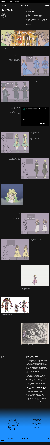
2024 (2, 440)
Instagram (28, 24)
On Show (4, 5)
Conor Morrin (37, 422)
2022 (7, 438)
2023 (12, 438)
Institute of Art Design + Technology (10, 1)
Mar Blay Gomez (36, 430)
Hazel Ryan (36, 426)
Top (47, 438)
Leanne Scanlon (36, 427)
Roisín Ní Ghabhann (36, 423)
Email (27, 23)
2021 (2, 438)
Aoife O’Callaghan (37, 424)
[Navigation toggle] (49, 2)
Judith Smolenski (37, 428)
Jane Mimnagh (36, 420)
